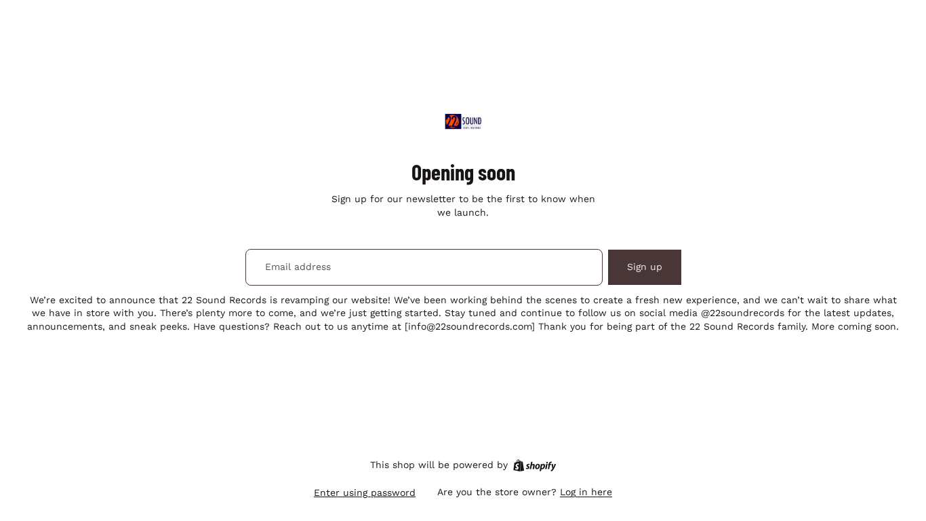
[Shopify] (534, 465)
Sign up (644, 266)
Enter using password (365, 492)
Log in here (586, 491)
